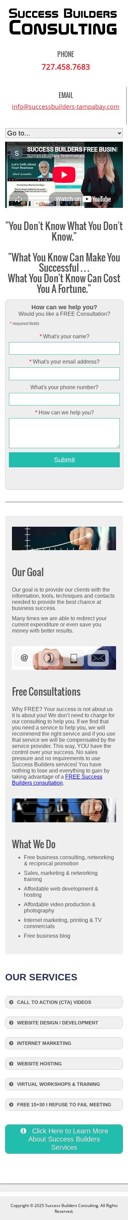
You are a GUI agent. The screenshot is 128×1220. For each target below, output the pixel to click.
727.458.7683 (66, 66)
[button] (64, 1002)
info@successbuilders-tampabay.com (65, 106)
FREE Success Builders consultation (57, 780)
